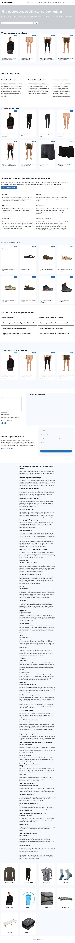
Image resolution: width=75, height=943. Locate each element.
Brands (64, 2)
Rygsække (40, 2)
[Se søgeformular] (72, 2)
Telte (45, 2)
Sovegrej (50, 2)
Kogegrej (55, 2)
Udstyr (60, 2)
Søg (36, 23)
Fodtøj (35, 2)
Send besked (56, 451)
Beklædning (30, 2)
